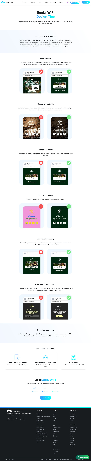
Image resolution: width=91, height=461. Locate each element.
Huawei (54, 433)
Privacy (71, 459)
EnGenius (55, 425)
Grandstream (56, 431)
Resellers (46, 2)
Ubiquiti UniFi (55, 451)
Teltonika (55, 447)
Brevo (71, 425)
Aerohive (55, 412)
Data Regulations (40, 438)
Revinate (71, 442)
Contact (61, 2)
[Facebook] (8, 419)
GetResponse (73, 429)
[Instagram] (16, 419)
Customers (32, 2)
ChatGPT (72, 422)
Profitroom (72, 440)
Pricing (39, 2)
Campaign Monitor (73, 427)
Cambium (55, 418)
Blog (37, 442)
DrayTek (55, 423)
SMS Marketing (73, 423)
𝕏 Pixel (71, 420)
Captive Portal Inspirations (42, 435)
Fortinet (54, 429)
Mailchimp (72, 436)
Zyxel (54, 453)
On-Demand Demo (40, 429)
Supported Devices (41, 422)
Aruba (54, 416)
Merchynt (72, 438)
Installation (39, 423)
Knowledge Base (40, 425)
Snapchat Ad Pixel (73, 416)
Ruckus (54, 442)
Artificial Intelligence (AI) (41, 433)
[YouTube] (24, 419)
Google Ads (72, 414)
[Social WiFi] (7, 2)
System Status (40, 420)
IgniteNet (55, 435)
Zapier (71, 447)
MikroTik (55, 438)
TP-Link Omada (56, 449)
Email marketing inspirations (42, 436)
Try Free (86, 2)
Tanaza (54, 446)
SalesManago (72, 444)
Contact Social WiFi (41, 440)
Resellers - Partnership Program (43, 416)
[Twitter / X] (20, 419)
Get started (45, 398)
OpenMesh (55, 440)
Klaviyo (71, 435)
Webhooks (72, 446)
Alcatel (54, 414)
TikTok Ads (72, 418)
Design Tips (39, 431)
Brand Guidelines (40, 427)
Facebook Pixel (73, 412)
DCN (54, 422)
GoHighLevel (72, 431)
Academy (38, 418)
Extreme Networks (57, 427)
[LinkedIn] (12, 419)
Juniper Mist (55, 436)
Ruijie (54, 444)
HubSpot (71, 433)
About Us (38, 412)
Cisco (54, 420)
